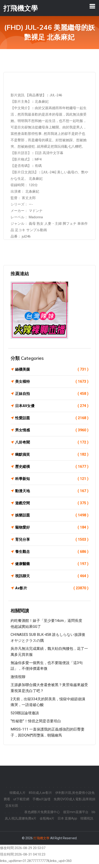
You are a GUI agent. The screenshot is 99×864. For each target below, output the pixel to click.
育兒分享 (51, 539)
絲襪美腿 (51, 369)
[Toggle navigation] (92, 6)
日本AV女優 (51, 406)
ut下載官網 (21, 799)
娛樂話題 (51, 515)
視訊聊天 (51, 576)
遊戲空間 (51, 503)
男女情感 (51, 430)
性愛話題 (51, 418)
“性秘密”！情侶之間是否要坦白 (36, 721)
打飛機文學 (41, 838)
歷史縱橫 (51, 466)
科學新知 (51, 478)
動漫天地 (51, 491)
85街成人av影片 (40, 793)
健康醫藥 (51, 564)
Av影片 (51, 588)
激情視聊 (18, 677)
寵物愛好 (51, 527)
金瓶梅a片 (47, 818)
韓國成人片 (17, 793)
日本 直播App (67, 818)
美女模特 (51, 381)
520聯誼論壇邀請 (25, 713)
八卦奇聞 (51, 442)
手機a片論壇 (41, 799)
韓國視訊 (86, 818)
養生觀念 (51, 551)
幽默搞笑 (51, 454)
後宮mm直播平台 (75, 812)
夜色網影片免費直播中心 (42, 812)
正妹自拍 (51, 393)
